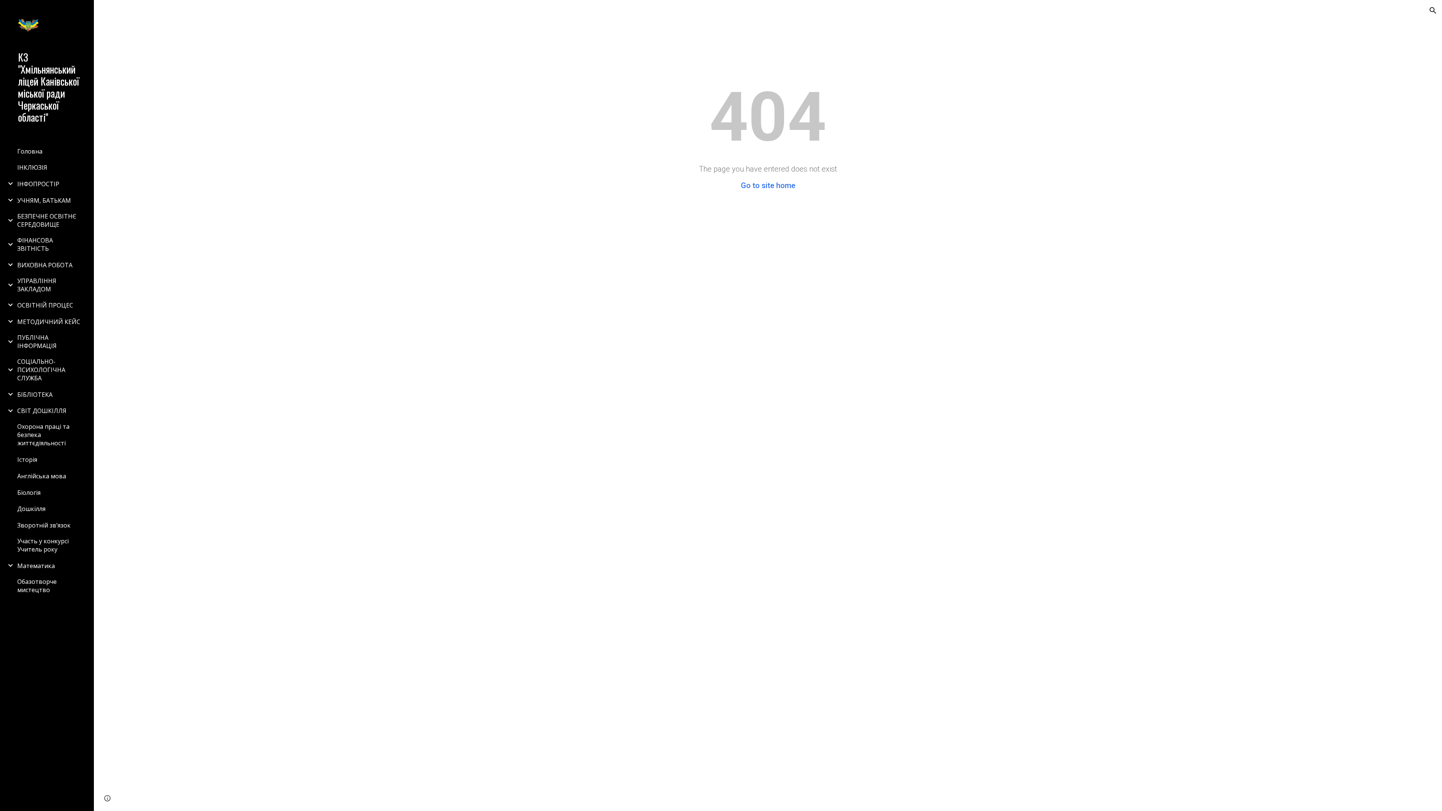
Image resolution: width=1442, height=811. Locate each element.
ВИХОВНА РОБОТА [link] (44, 265)
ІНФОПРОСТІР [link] (38, 184)
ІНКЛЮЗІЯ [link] (32, 167)
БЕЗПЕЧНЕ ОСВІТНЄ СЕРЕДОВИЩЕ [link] (46, 220)
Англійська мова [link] (41, 476)
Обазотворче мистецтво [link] (37, 585)
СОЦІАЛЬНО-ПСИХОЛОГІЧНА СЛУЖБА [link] (41, 369)
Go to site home (768, 185)
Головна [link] (29, 151)
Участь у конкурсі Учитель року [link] (43, 545)
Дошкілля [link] (31, 509)
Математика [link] (36, 566)
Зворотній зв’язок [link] (44, 525)
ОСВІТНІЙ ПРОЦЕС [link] (45, 305)
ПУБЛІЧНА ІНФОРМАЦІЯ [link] (37, 341)
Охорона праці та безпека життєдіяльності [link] (43, 434)
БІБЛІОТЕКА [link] (35, 394)
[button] (1433, 11)
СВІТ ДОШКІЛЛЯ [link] (41, 411)
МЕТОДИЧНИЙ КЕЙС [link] (48, 322)
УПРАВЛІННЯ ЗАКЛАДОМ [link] (36, 285)
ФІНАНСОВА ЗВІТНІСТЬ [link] (35, 244)
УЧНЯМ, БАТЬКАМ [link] (44, 200)
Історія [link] (27, 459)
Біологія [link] (29, 492)
